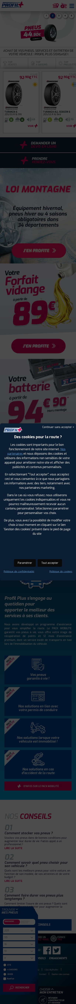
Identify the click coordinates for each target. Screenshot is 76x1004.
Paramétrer (25, 563)
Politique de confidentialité (19, 571)
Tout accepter (49, 563)
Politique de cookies (60, 571)
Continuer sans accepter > (58, 427)
